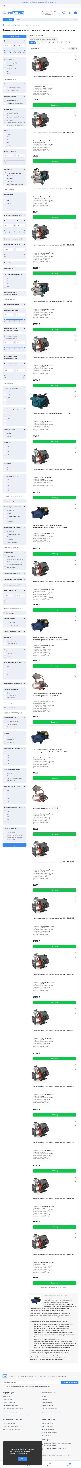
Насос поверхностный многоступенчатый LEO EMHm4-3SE (53, 357)
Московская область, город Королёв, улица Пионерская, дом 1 (57, 1444)
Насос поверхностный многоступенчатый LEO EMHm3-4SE (53, 1254)
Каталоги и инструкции (49, 1409)
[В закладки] (75, 55)
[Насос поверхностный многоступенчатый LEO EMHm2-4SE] (40, 962)
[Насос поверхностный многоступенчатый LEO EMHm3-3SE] (40, 1186)
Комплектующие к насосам (11, 1429)
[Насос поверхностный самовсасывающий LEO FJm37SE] (40, 176)
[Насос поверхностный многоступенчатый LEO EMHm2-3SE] (40, 905)
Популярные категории (12, 1419)
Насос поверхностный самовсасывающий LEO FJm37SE (52, 189)
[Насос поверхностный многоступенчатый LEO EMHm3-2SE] (40, 1130)
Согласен (23, 1459)
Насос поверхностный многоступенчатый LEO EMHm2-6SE (53, 1086)
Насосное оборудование (14, 25)
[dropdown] (4, 6)
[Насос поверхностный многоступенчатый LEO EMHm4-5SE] (40, 569)
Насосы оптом (7, 1399)
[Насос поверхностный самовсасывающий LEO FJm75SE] (40, 288)
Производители (47, 1402)
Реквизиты (6, 1396)
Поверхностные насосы (10, 1426)
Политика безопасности (10, 1405)
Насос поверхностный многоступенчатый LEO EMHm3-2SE (53, 1142)
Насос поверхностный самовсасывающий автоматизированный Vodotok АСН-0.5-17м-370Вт (50, 526)
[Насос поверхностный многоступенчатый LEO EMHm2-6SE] (40, 1074)
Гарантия (44, 1399)
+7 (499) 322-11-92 (49, 11)
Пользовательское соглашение (13, 1409)
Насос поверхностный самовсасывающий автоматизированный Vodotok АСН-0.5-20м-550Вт (50, 639)
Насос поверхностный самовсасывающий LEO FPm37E (52, 413)
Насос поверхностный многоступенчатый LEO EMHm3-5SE (53, 77)
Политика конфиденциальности (13, 1412)
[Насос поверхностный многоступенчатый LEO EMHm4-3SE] (40, 345)
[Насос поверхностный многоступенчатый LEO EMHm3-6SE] (40, 120)
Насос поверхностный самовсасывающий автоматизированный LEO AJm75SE (47, 695)
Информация (8, 1393)
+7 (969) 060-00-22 (47, 1426)
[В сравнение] (75, 59)
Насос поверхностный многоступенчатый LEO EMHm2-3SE (53, 918)
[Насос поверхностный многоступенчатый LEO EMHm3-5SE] (40, 64)
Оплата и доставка (9, 1402)
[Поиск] (76, 19)
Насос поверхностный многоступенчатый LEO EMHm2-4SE (53, 974)
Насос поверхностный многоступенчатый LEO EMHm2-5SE (53, 1030)
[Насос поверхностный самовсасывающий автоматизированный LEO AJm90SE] (40, 793)
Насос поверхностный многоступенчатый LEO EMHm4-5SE (53, 581)
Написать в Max (49, 1429)
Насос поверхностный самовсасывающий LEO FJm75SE (52, 301)
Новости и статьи (47, 1405)
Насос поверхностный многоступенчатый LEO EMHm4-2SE (53, 245)
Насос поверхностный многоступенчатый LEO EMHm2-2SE (53, 862)
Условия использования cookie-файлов (15, 1415)
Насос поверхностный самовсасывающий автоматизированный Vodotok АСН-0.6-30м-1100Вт (51, 751)
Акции (44, 1396)
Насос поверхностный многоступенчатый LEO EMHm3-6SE (53, 133)
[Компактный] (76, 48)
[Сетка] (69, 48)
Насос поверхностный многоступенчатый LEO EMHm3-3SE (53, 1198)
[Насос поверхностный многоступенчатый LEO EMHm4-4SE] (40, 457)
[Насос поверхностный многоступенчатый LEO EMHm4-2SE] (40, 232)
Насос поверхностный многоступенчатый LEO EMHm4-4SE (53, 469)
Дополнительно (48, 1393)
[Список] (73, 48)
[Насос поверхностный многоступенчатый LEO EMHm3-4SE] (40, 1242)
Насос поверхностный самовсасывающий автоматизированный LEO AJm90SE (47, 807)
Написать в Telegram (50, 1432)
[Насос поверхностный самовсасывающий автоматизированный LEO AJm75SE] (40, 681)
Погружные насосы (9, 1423)
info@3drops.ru (47, 14)
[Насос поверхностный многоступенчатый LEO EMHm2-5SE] (40, 1018)
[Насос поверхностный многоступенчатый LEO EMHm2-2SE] (40, 849)
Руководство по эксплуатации (51, 1412)
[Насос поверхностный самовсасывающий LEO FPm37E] (40, 401)
